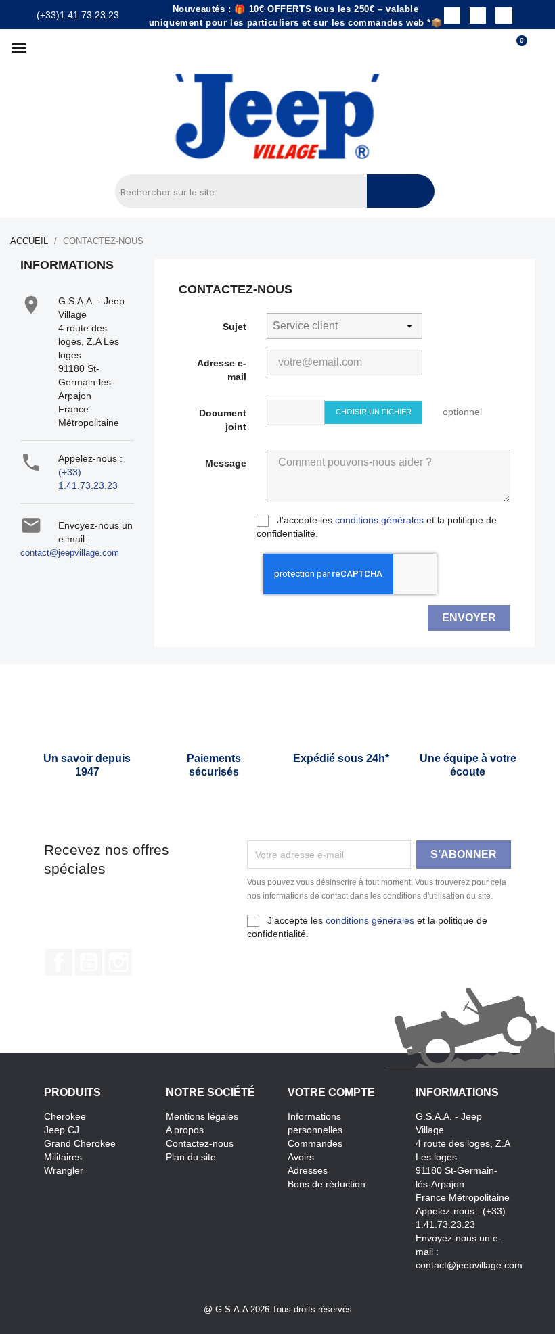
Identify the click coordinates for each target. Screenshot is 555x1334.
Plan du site (191, 1156)
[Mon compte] (538, 48)
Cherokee (65, 1116)
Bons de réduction (326, 1183)
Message (225, 463)
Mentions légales (202, 1116)
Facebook (58, 962)
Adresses (308, 1170)
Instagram (118, 962)
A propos (185, 1129)
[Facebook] (452, 15)
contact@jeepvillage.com (69, 553)
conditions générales (379, 520)
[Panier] (516, 48)
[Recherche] (401, 191)
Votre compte (331, 1092)
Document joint (222, 420)
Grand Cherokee (80, 1143)
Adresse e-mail (221, 370)
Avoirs (301, 1156)
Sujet (234, 326)
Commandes (315, 1143)
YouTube (88, 962)
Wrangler (63, 1170)
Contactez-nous (200, 1143)
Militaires (63, 1156)
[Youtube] (503, 15)
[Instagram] (478, 15)
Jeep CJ (61, 1129)
